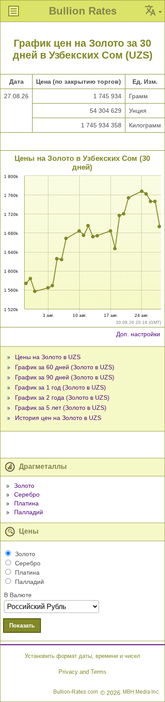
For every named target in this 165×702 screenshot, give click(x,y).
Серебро (27, 494)
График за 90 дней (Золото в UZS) (64, 377)
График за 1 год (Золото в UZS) (60, 387)
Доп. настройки (138, 334)
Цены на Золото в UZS (48, 356)
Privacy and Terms (82, 672)
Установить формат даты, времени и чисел (82, 656)
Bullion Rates (83, 11)
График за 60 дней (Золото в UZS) (64, 367)
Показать (22, 625)
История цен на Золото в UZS (58, 417)
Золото (24, 485)
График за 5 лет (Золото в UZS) (60, 407)
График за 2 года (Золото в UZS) (62, 397)
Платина (26, 503)
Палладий (28, 512)
